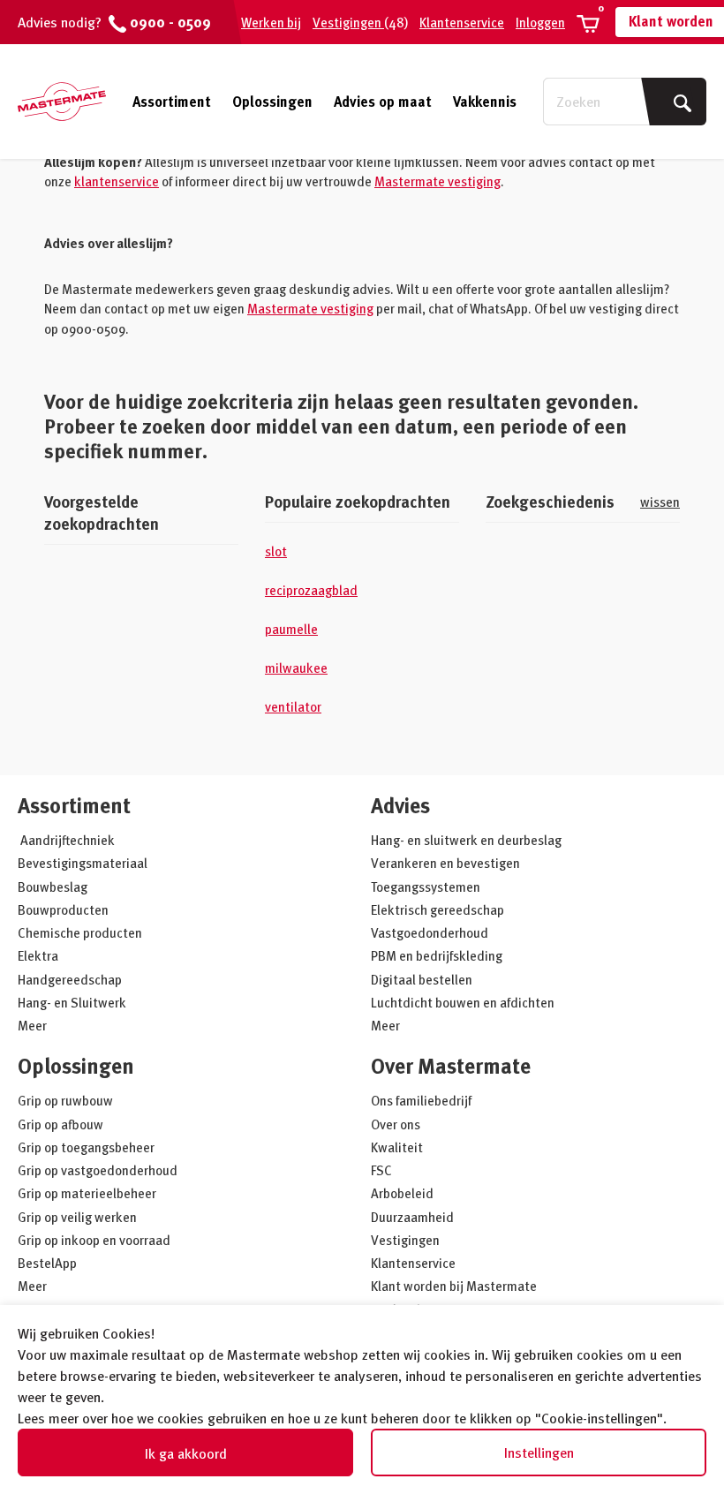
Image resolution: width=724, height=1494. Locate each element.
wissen (660, 501)
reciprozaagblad (311, 590)
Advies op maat (383, 101)
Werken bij (271, 22)
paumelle (291, 628)
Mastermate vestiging (437, 181)
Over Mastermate (451, 1065)
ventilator (293, 706)
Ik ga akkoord (186, 1453)
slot (276, 551)
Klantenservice (461, 22)
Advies (400, 804)
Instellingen (539, 1452)
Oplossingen (272, 101)
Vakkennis (485, 101)
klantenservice (116, 181)
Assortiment (171, 101)
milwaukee (296, 667)
